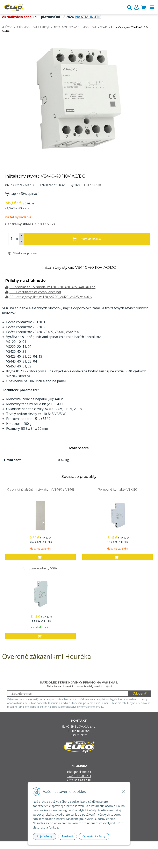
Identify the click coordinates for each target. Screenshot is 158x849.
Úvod (9, 27)
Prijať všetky (44, 836)
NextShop (71, 845)
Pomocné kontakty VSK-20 (117, 489)
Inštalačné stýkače (66, 27)
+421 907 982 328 (79, 780)
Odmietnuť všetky (93, 836)
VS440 (103, 27)
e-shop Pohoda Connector (94, 845)
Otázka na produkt (24, 253)
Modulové (89, 27)
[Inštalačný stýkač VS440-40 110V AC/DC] (79, 98)
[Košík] (143, 7)
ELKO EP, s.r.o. (90, 185)
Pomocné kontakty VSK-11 (40, 568)
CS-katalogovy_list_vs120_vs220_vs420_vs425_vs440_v (50, 297)
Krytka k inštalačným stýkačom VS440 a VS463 (40, 489)
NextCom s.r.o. (121, 845)
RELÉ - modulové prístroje (33, 27)
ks (17, 238)
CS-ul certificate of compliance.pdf (35, 292)
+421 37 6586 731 (79, 776)
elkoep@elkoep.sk (79, 772)
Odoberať (139, 693)
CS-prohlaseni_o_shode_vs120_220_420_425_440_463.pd (52, 287)
